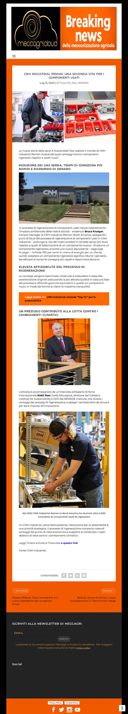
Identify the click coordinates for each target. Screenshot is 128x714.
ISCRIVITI (64, 639)
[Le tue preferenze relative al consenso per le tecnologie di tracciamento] (122, 708)
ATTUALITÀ (63, 82)
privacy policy (83, 648)
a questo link (69, 543)
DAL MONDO (80, 82)
